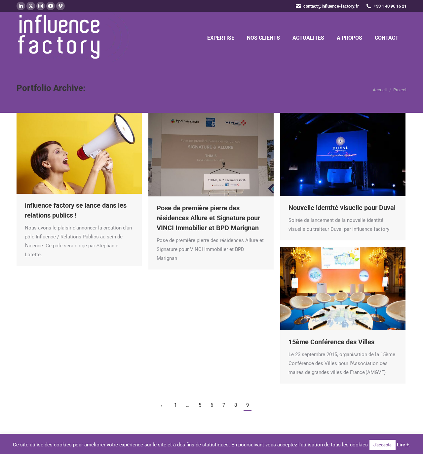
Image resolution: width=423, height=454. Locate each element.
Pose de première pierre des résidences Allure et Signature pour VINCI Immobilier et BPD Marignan (208, 218)
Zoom (70, 153)
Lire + (403, 445)
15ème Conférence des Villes (331, 342)
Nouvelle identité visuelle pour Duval (342, 208)
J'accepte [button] (382, 444)
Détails (88, 153)
